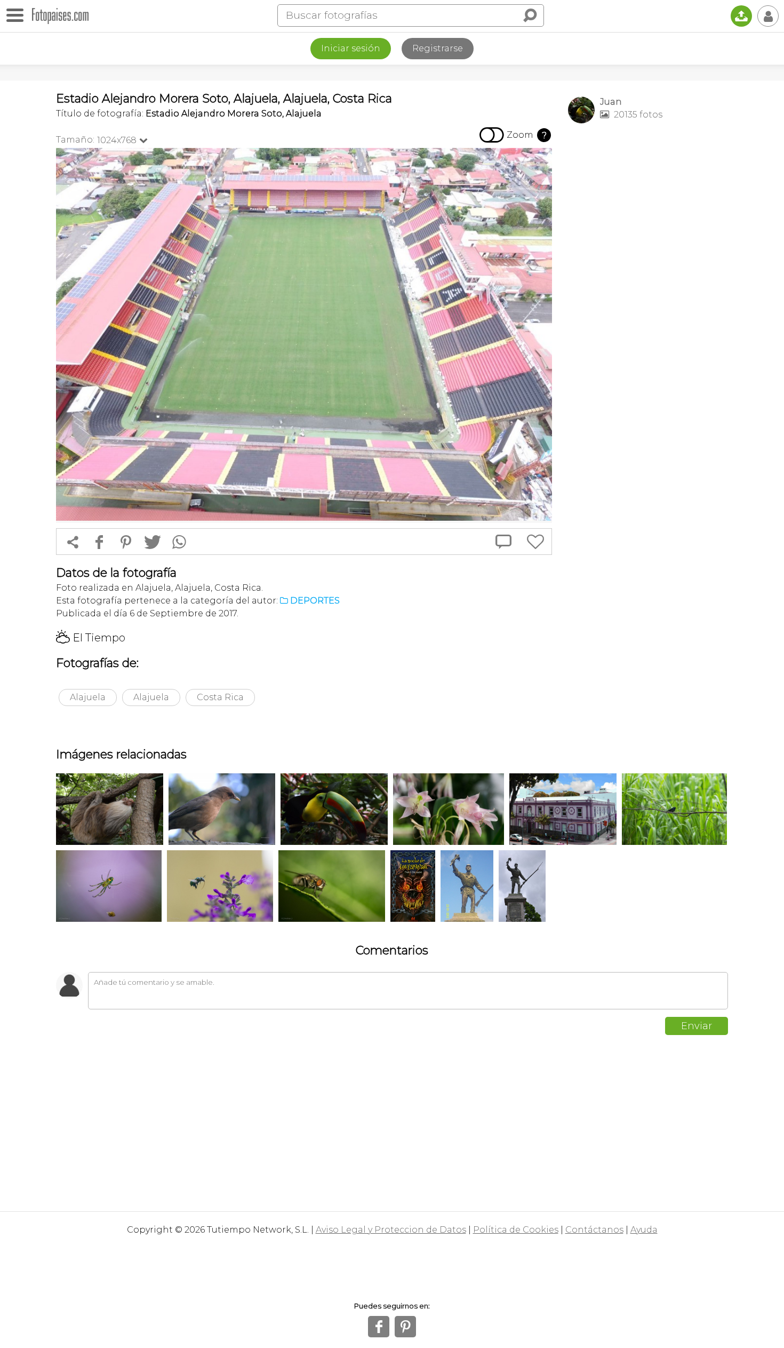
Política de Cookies (515, 1230)
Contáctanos (594, 1230)
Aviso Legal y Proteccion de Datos (391, 1230)
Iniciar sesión (350, 48)
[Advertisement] (648, 299)
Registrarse (437, 48)
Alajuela (88, 697)
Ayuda (644, 1230)
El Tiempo (90, 637)
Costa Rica (220, 697)
